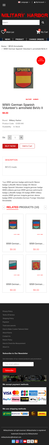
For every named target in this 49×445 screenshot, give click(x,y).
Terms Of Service (9, 315)
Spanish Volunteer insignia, (19, 187)
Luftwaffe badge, (15, 193)
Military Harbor (15, 120)
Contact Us (6, 336)
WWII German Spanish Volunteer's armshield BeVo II (25, 49)
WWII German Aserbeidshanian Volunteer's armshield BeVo (36, 244)
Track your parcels (9, 326)
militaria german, (14, 190)
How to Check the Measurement (14, 343)
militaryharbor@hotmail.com (11, 437)
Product (20, 39)
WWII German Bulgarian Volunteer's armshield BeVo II (36, 284)
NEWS (7, 39)
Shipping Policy (8, 318)
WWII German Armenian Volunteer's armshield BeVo (12, 244)
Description (11, 160)
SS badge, (26, 193)
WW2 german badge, (15, 182)
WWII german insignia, (18, 195)
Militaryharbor (33, 434)
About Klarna (7, 333)
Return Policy (7, 340)
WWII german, (27, 190)
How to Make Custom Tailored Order (15, 329)
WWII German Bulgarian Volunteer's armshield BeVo (12, 284)
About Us (6, 347)
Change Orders (36, 39)
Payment (6, 322)
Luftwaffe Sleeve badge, (18, 185)
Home (3, 46)
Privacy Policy (8, 311)
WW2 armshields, (15, 198)
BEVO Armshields (15, 46)
